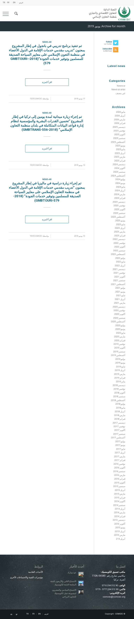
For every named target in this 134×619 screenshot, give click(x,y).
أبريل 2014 (120, 508)
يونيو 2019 (120, 362)
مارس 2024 (119, 194)
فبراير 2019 (119, 377)
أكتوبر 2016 (119, 467)
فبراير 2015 (119, 497)
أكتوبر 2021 (119, 276)
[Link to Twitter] (16, 614)
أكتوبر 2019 (119, 347)
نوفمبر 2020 (119, 310)
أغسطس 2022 (118, 254)
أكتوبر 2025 (119, 134)
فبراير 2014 (119, 516)
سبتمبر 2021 (119, 280)
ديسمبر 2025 (119, 127)
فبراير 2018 (119, 419)
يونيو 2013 (120, 527)
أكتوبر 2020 (119, 314)
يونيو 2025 (120, 145)
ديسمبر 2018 (119, 385)
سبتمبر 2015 (119, 486)
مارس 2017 (119, 456)
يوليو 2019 (120, 359)
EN (14, 2)
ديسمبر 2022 (119, 239)
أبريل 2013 (120, 531)
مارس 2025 (119, 156)
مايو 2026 (120, 112)
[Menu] (7, 13)
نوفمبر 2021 (119, 273)
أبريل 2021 (120, 299)
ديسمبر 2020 (119, 306)
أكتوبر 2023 (119, 209)
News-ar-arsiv (118, 89)
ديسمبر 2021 (119, 269)
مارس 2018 (119, 415)
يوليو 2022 (120, 258)
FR (8, 2)
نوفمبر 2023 (119, 205)
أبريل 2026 (120, 115)
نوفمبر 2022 (119, 243)
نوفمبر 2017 (119, 426)
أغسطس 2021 (118, 284)
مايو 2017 (120, 449)
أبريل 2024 (120, 190)
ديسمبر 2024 (119, 164)
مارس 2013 (119, 535)
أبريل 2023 (120, 228)
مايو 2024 (120, 187)
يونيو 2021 (120, 291)
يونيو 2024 (120, 183)
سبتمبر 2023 (119, 213)
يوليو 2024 (120, 179)
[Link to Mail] (11, 614)
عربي (21, 2)
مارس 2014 (119, 512)
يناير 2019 (120, 381)
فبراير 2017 (119, 460)
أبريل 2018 (120, 411)
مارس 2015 (119, 493)
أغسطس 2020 (118, 321)
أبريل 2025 (120, 153)
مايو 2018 (120, 407)
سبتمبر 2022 (119, 250)
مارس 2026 (119, 119)
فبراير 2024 (119, 198)
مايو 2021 (120, 295)
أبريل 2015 (120, 490)
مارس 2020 (119, 336)
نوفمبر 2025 (119, 130)
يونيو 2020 (120, 329)
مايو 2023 (120, 224)
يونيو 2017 (120, 445)
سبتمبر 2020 (119, 318)
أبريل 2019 (120, 370)
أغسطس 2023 (118, 217)
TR (4, 2)
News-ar (46, 41)
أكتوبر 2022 (119, 246)
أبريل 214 (120, 539)
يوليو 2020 (120, 325)
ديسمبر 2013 (119, 520)
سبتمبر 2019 (119, 351)
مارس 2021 (119, 303)
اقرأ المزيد (47, 82)
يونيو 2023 (120, 220)
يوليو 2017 (120, 441)
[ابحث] (14, 13)
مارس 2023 (119, 231)
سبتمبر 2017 (119, 434)
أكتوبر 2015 (119, 482)
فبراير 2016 (119, 478)
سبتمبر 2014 (119, 505)
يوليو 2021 (120, 288)
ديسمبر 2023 (119, 202)
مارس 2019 (119, 374)
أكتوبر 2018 (119, 392)
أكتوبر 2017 (119, 430)
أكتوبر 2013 (119, 523)
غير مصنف (120, 93)
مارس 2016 (119, 475)
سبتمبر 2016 (119, 471)
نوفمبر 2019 (119, 344)
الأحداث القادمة (35, 572)
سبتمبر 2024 (119, 171)
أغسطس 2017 (118, 437)
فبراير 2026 (119, 123)
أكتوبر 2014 (119, 501)
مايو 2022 (120, 261)
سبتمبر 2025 (119, 138)
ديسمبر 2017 (119, 422)
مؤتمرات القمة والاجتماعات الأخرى (26, 577)
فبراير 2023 (119, 235)
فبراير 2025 (119, 160)
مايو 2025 (120, 149)
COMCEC (119, 614)
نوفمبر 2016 (119, 464)
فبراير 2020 (119, 340)
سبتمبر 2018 (119, 396)
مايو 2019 (120, 366)
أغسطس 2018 (118, 400)
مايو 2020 (120, 333)
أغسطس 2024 (118, 175)
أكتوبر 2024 (119, 168)
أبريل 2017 (120, 452)
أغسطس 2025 (118, 142)
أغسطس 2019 (118, 355)
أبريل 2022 (120, 265)
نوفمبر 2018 (119, 389)
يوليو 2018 (120, 404)
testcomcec (36, 98)
